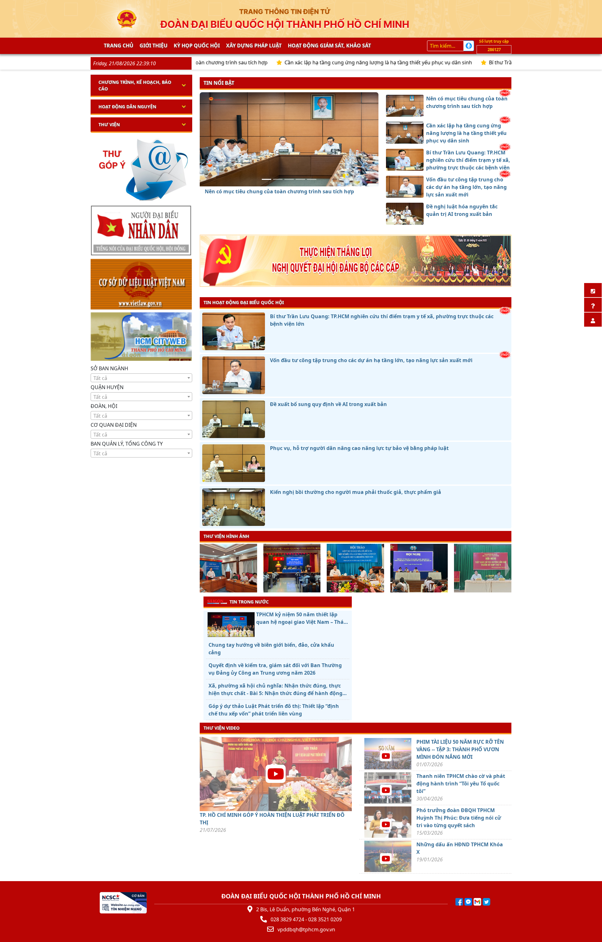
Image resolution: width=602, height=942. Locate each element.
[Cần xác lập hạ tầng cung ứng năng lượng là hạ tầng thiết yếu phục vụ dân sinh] (278, 179)
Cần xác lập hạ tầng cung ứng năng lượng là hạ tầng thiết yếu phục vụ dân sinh (336, 62)
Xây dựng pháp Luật (254, 45)
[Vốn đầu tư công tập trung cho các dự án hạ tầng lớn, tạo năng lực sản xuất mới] (300, 179)
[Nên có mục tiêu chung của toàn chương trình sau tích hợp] (266, 179)
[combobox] (141, 377)
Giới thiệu (153, 45)
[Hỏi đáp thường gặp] (593, 304)
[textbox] (141, 378)
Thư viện (109, 124)
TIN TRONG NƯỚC (249, 602)
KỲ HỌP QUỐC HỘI (197, 45)
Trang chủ (118, 45)
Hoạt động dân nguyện (127, 107)
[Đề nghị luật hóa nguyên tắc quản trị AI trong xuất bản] (311, 179)
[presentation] (203, 569)
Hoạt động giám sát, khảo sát (329, 45)
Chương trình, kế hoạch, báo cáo (134, 85)
